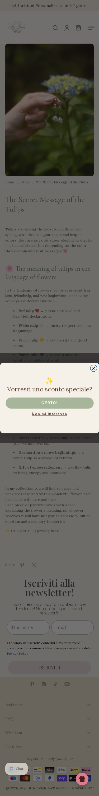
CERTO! (49, 403)
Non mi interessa (49, 414)
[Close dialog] (93, 368)
